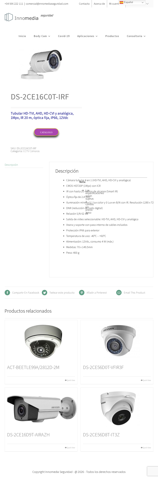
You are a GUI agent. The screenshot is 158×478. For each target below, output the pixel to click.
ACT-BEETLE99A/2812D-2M (33, 367)
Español (128, 2)
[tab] (24, 165)
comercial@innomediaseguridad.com (47, 3)
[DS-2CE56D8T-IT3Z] (117, 408)
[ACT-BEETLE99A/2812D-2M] (41, 340)
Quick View (71, 380)
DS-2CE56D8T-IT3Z (101, 435)
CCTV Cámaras (31, 151)
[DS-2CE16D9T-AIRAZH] (41, 408)
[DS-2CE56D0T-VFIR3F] (117, 340)
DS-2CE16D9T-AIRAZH (28, 435)
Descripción (11, 164)
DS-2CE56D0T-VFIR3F (103, 367)
